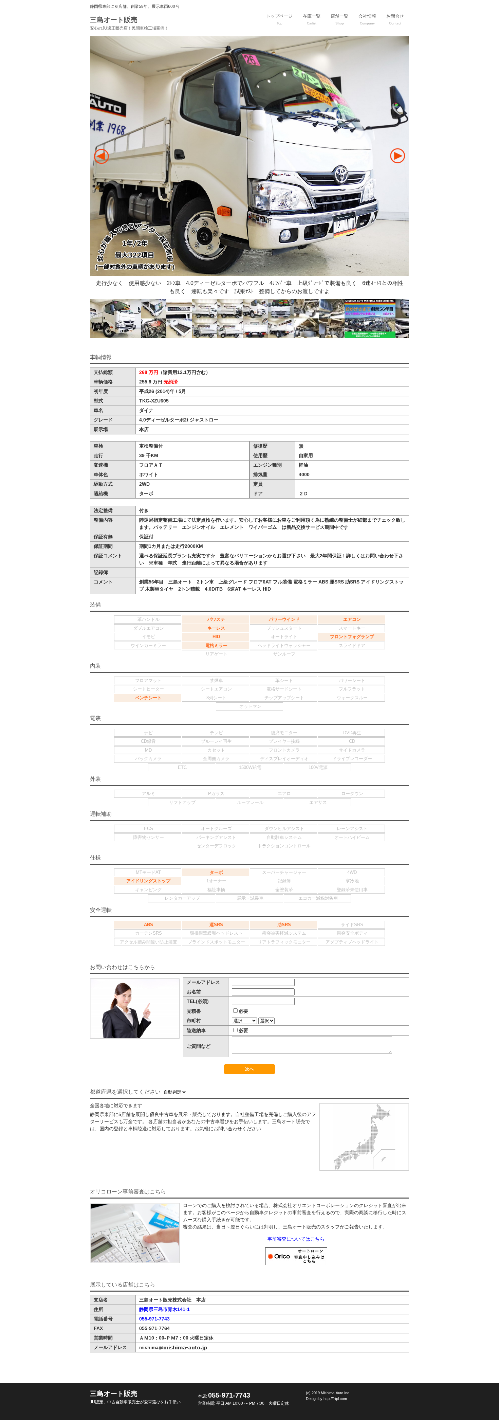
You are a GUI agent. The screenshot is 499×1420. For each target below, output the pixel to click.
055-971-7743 (154, 1319)
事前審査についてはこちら (296, 1239)
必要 (243, 1011)
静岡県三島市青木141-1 (164, 1309)
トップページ (279, 19)
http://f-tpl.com (335, 1399)
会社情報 (367, 19)
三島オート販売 (129, 23)
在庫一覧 (311, 19)
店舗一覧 (339, 19)
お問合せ (395, 19)
